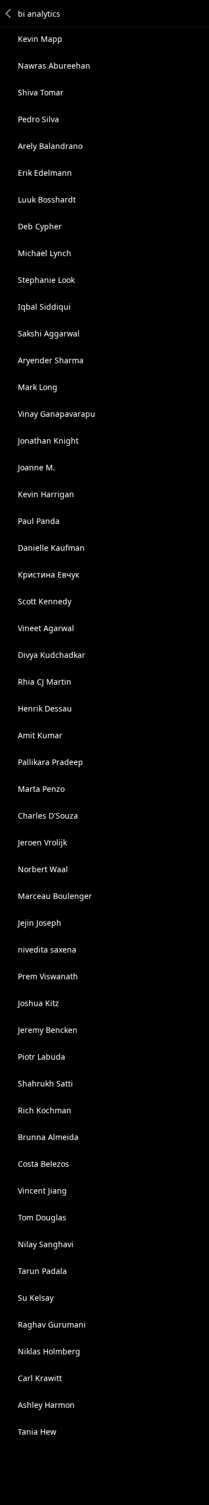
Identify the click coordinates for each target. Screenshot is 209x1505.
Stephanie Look (46, 280)
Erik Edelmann (45, 172)
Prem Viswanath (48, 976)
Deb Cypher (40, 226)
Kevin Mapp (40, 38)
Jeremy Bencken (47, 1030)
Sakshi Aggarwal (49, 333)
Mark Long (37, 387)
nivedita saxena (47, 949)
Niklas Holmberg (49, 1351)
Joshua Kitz (38, 1003)
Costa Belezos (43, 1163)
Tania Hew (37, 1431)
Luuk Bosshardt (47, 199)
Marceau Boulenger (55, 896)
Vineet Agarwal (46, 628)
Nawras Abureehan (54, 65)
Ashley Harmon (46, 1405)
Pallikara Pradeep (50, 762)
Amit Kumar (40, 735)
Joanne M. (36, 467)
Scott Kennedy (44, 601)
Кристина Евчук (48, 574)
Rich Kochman (44, 1110)
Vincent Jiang (42, 1190)
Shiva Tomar (41, 92)
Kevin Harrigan (46, 494)
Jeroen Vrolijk (42, 842)
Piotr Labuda (41, 1056)
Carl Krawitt (40, 1378)
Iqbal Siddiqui (44, 306)
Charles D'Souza (48, 815)
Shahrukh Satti (45, 1083)
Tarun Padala (42, 1271)
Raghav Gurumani (52, 1324)
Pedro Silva (38, 119)
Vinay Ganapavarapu (56, 413)
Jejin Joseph (39, 922)
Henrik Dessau (45, 708)
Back (9, 13)
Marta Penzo (41, 788)
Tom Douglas (42, 1217)
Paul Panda (39, 521)
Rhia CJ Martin (44, 681)
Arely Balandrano (50, 146)
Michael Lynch (44, 253)
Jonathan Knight (48, 440)
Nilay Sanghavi (46, 1244)
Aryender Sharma (51, 360)
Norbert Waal (43, 869)
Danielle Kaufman (51, 547)
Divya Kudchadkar (51, 655)
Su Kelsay (36, 1297)
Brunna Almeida (48, 1137)
